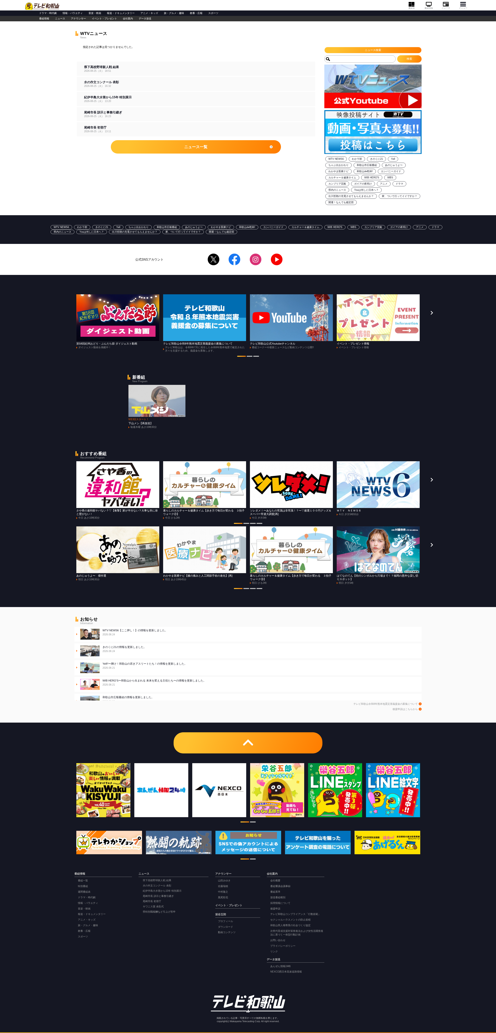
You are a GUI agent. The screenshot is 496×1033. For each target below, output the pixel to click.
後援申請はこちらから (405, 709)
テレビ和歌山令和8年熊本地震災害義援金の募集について (385, 704)
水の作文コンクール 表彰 (157, 885)
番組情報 (429, 8)
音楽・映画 (95, 13)
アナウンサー (78, 18)
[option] (117, 321)
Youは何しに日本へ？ (366, 190)
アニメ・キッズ (149, 13)
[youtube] (276, 259)
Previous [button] (64, 313)
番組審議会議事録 (280, 886)
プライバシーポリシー (282, 946)
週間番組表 (84, 891)
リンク (274, 951)
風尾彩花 (223, 897)
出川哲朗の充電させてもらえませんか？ (351, 196)
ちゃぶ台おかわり (338, 165)
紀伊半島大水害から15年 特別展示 (162, 891)
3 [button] (256, 357)
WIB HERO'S (371, 177)
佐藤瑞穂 (223, 886)
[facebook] (234, 259)
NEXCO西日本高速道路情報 (286, 971)
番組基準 (275, 891)
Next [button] (432, 313)
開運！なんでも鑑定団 (341, 202)
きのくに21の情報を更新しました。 (124, 649)
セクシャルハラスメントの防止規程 (290, 919)
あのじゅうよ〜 (394, 165)
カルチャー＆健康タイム (342, 177)
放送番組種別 (277, 897)
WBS (390, 177)
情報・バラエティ (73, 13)
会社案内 (128, 18)
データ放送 (145, 18)
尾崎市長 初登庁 (152, 901)
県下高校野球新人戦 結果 (157, 880)
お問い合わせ (277, 940)
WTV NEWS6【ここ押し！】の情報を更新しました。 (135, 632)
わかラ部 (357, 159)
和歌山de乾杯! (365, 171)
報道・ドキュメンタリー (121, 13)
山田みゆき (224, 880)
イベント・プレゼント (104, 18)
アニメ (384, 183)
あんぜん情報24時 (280, 966)
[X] (213, 259)
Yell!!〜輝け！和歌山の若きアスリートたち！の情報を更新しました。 (144, 665)
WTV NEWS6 (336, 159)
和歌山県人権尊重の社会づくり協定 (290, 925)
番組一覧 (83, 880)
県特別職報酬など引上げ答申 (159, 911)
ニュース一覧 (196, 147)
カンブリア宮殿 (337, 183)
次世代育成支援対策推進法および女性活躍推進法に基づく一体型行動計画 (296, 933)
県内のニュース (337, 190)
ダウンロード (225, 927)
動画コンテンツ (227, 932)
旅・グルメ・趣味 (174, 13)
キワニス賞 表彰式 (153, 906)
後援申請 (275, 908)
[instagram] (255, 259)
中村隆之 (223, 891)
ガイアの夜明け (363, 183)
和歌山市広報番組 (367, 165)
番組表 (411, 8)
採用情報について (280, 903)
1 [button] (241, 357)
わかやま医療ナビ (338, 171)
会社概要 (275, 880)
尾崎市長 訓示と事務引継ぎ (158, 896)
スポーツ (213, 13)
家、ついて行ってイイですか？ (399, 196)
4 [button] (259, 524)
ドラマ (399, 183)
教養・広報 (196, 13)
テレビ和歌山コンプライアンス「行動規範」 (295, 914)
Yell (393, 159)
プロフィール (225, 921)
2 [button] (249, 357)
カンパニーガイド (391, 171)
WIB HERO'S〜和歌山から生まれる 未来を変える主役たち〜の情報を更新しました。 (154, 682)
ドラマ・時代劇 (48, 13)
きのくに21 (376, 159)
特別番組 (83, 886)
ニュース (446, 8)
